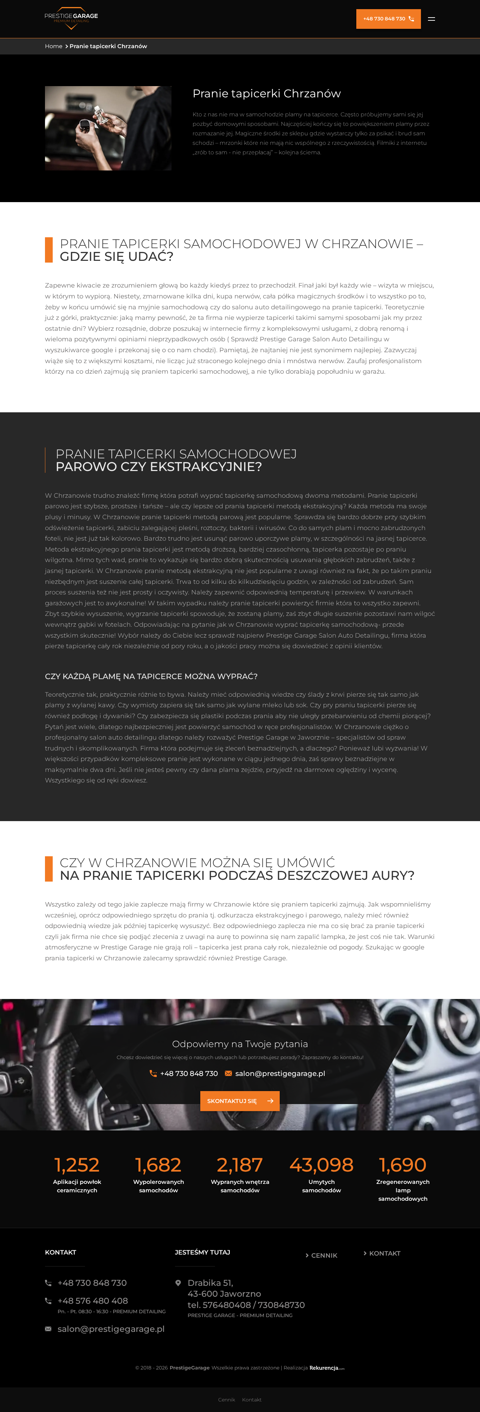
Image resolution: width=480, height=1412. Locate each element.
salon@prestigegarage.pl (280, 1073)
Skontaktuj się (232, 1101)
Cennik (324, 1255)
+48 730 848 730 (384, 18)
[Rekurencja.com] (327, 1368)
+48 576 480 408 (93, 1301)
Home (54, 46)
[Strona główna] (71, 19)
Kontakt (385, 1253)
